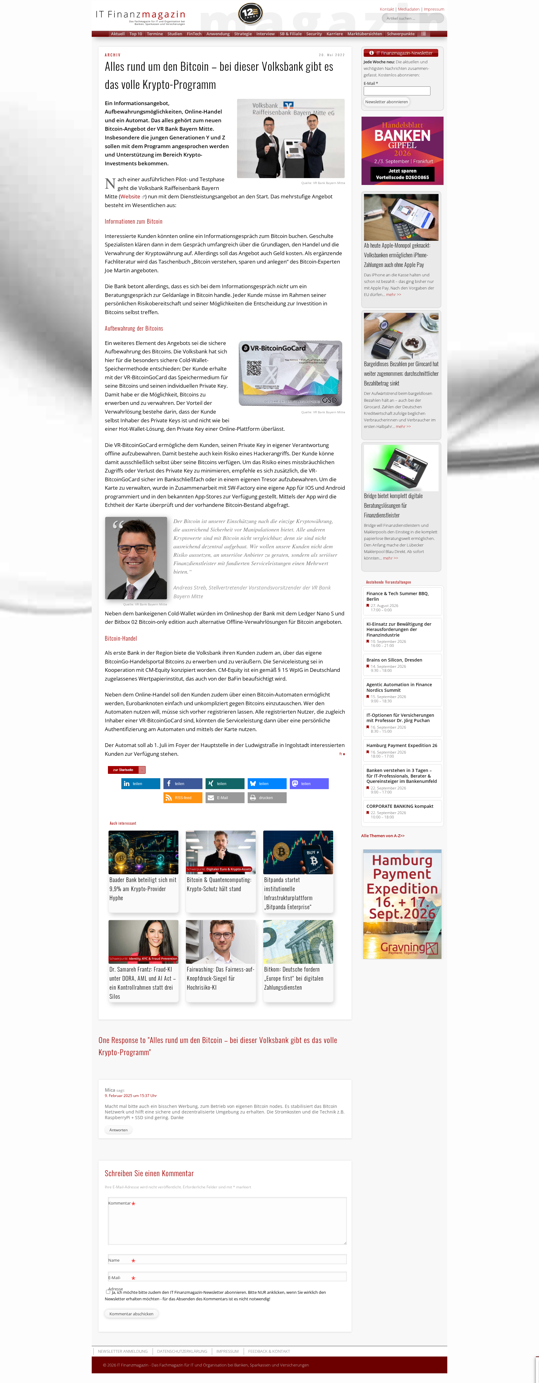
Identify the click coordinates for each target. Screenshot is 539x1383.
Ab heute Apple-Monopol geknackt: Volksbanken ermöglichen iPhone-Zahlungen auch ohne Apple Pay (397, 255)
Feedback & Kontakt (269, 1351)
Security (314, 33)
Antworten (118, 1130)
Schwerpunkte (401, 33)
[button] (423, 34)
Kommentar (121, 1204)
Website (130, 196)
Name (121, 1261)
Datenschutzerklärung (182, 1351)
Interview (265, 33)
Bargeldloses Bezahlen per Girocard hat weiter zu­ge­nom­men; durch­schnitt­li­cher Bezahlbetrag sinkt (401, 373)
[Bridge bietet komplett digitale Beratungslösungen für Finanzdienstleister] (401, 468)
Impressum (434, 9)
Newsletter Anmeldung (123, 1351)
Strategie (243, 33)
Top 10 (135, 33)
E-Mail (371, 83)
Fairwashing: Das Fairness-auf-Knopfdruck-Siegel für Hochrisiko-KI (221, 978)
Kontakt (387, 9)
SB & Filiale (291, 33)
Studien (175, 33)
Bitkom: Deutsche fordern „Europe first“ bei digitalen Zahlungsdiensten (293, 978)
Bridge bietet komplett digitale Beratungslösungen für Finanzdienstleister (393, 505)
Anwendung (218, 33)
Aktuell (118, 33)
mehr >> (393, 294)
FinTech (194, 33)
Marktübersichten (364, 33)
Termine (155, 33)
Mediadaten (409, 9)
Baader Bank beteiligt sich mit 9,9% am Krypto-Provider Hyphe (143, 889)
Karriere (335, 33)
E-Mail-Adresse (121, 1283)
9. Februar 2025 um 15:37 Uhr (131, 1095)
